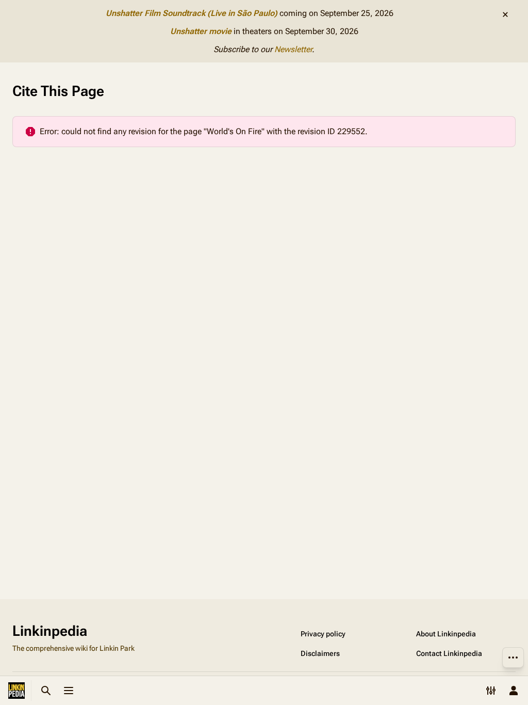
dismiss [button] (505, 14)
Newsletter (293, 49)
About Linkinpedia (446, 634)
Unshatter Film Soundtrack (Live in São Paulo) (191, 13)
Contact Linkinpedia (449, 653)
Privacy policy (323, 634)
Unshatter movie (201, 31)
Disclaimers (320, 653)
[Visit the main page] (16, 690)
